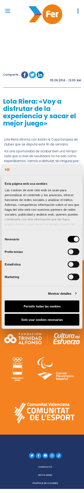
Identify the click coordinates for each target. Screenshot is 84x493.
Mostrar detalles (60, 293)
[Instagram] (52, 456)
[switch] (73, 252)
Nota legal (45, 475)
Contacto (45, 466)
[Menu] (7, 10)
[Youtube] (45, 456)
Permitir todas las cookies (42, 306)
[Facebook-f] (38, 456)
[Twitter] (32, 456)
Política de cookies (45, 483)
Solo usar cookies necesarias (42, 319)
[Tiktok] (59, 456)
